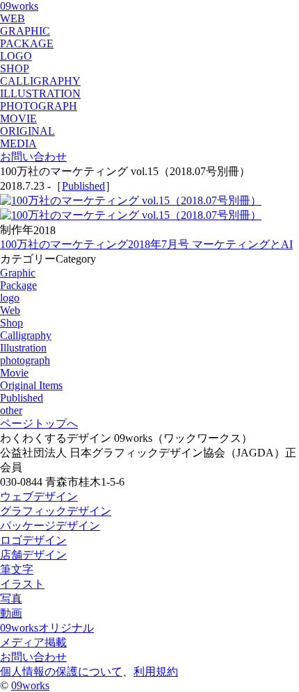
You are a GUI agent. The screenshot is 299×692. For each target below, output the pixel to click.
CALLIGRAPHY (40, 81)
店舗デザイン (33, 555)
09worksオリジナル (47, 628)
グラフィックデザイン (55, 511)
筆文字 (16, 569)
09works (19, 6)
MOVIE (18, 118)
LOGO (16, 56)
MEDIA (18, 143)
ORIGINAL (27, 131)
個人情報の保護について (61, 671)
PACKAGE (27, 43)
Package (18, 285)
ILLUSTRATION (40, 93)
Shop (11, 323)
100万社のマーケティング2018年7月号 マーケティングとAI (146, 244)
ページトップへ (39, 423)
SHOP (14, 68)
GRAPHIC (25, 31)
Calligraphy (25, 335)
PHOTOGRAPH (38, 106)
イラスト (22, 584)
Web (10, 310)
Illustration (23, 348)
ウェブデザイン (39, 496)
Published (83, 186)
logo (9, 298)
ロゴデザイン (33, 540)
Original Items (31, 385)
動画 (11, 613)
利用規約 (156, 671)
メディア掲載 (33, 642)
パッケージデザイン (50, 526)
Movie (14, 373)
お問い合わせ (33, 157)
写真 (11, 598)
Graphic (17, 273)
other (11, 410)
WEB (12, 18)
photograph (25, 360)
